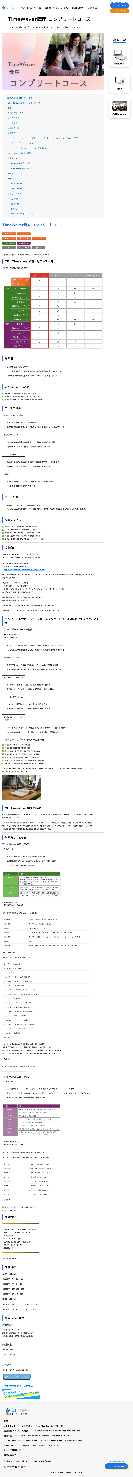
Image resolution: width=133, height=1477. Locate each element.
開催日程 (12, 178)
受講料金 (15, 204)
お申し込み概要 (14, 194)
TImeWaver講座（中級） (22, 168)
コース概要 (13, 123)
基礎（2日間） (17, 183)
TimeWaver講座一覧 (40, 27)
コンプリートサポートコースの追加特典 (28, 148)
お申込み (15, 209)
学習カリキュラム (15, 158)
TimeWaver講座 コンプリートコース (21, 98)
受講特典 (12, 173)
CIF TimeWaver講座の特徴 (19, 153)
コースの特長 (13, 118)
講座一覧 (22, 27)
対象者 (11, 108)
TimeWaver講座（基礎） (21, 163)
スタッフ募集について (14, 1450)
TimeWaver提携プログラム (23, 214)
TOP (11, 27)
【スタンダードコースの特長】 (24, 143)
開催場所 (15, 199)
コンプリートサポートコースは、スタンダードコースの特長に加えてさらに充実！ (44, 138)
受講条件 (12, 133)
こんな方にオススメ (16, 113)
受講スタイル (13, 128)
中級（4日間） (17, 188)
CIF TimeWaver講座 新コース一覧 (24, 103)
